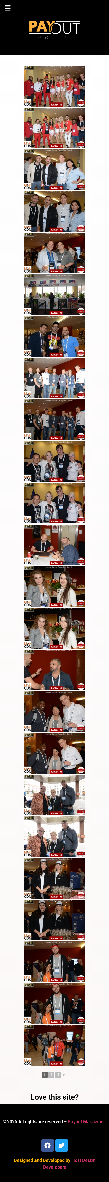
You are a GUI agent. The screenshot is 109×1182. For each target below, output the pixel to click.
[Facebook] (47, 1145)
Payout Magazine (85, 1121)
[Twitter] (61, 1145)
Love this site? (55, 1097)
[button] (54, 8)
